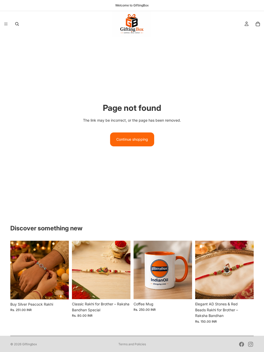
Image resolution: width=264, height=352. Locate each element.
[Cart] (257, 24)
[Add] (60, 291)
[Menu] (6, 24)
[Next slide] (63, 270)
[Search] (17, 24)
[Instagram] (251, 344)
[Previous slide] (16, 270)
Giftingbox (29, 344)
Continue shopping (132, 139)
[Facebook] (241, 344)
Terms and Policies (132, 344)
